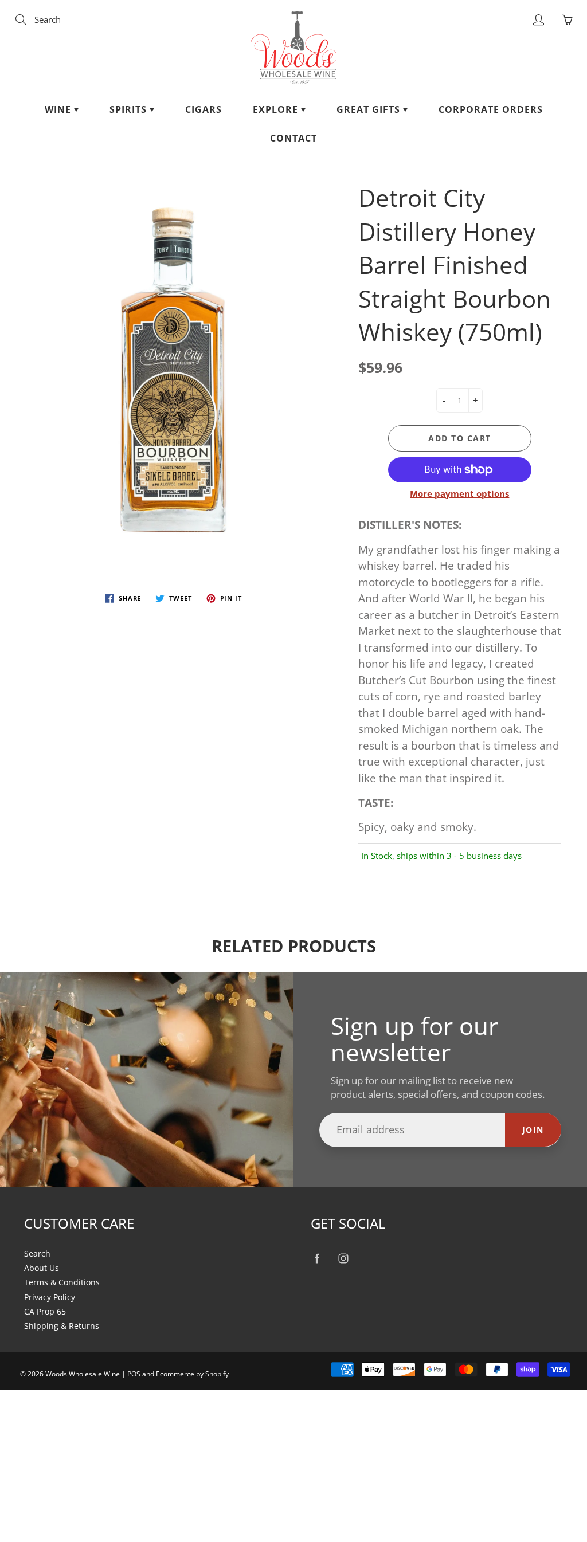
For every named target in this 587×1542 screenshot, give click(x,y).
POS (133, 1374)
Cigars (203, 109)
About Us (41, 1268)
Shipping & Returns (61, 1326)
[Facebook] (317, 1259)
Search (37, 1254)
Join (533, 1129)
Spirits (129, 109)
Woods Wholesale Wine (82, 1374)
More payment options (459, 493)
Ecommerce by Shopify (192, 1374)
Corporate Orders (491, 109)
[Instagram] (343, 1259)
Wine (59, 109)
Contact (293, 138)
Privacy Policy (49, 1297)
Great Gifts (369, 109)
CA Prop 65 (45, 1311)
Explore (277, 109)
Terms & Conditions (62, 1282)
